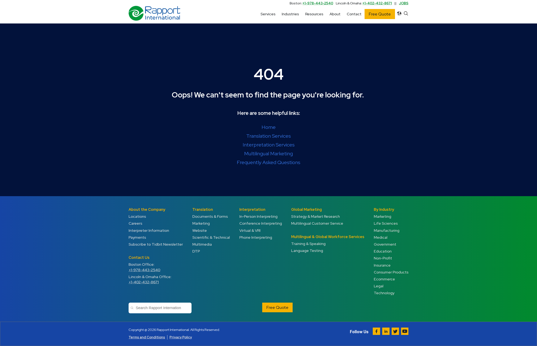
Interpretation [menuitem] (252, 209)
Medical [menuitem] (380, 237)
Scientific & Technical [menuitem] (211, 237)
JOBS (403, 3)
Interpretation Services (269, 144)
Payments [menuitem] (137, 237)
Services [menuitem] (268, 14)
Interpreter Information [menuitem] (149, 230)
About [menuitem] (335, 14)
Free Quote (380, 14)
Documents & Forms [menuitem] (210, 216)
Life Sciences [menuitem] (386, 223)
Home (269, 127)
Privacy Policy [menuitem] (180, 337)
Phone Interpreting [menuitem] (255, 237)
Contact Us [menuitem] (139, 257)
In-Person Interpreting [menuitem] (258, 216)
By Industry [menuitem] (384, 209)
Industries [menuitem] (290, 14)
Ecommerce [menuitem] (384, 279)
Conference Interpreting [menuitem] (260, 223)
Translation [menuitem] (202, 209)
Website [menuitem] (199, 230)
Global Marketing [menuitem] (306, 209)
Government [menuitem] (385, 244)
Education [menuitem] (383, 251)
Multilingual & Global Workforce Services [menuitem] (327, 236)
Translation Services (268, 136)
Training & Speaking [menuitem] (308, 243)
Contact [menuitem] (354, 14)
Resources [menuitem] (314, 14)
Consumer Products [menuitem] (391, 272)
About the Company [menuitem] (147, 209)
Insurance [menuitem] (382, 265)
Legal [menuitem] (378, 286)
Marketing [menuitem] (201, 223)
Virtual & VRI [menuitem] (250, 230)
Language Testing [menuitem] (307, 250)
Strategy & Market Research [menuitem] (315, 216)
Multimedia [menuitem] (202, 244)
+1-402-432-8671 (377, 3)
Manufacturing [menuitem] (386, 230)
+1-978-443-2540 (317, 3)
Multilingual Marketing (268, 153)
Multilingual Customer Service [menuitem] (317, 223)
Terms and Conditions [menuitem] (147, 337)
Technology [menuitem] (384, 292)
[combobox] (160, 308)
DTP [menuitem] (196, 251)
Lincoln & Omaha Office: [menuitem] (150, 279)
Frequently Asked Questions (268, 162)
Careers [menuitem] (135, 223)
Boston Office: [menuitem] (144, 267)
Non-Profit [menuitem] (383, 258)
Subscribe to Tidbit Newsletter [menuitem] (156, 244)
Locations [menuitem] (137, 216)
